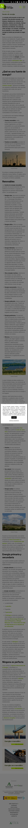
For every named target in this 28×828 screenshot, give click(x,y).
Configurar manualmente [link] (14, 420)
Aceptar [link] (14, 417)
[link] (2, 6)
